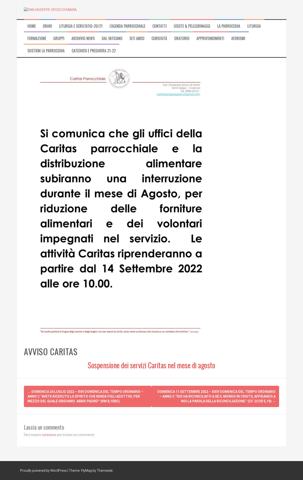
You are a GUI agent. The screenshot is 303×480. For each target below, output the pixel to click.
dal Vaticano (112, 38)
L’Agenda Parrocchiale (127, 26)
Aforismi (238, 38)
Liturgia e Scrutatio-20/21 (80, 26)
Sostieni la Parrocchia (46, 51)
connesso (49, 435)
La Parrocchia (228, 26)
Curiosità (159, 38)
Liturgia (254, 26)
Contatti (159, 26)
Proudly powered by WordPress (43, 470)
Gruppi (58, 38)
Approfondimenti (210, 38)
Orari (47, 26)
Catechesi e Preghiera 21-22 (94, 51)
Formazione (36, 38)
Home (31, 26)
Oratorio (181, 38)
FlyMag (86, 470)
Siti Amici (136, 38)
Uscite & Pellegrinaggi (192, 26)
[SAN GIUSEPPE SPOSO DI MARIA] (50, 9)
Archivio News (83, 38)
